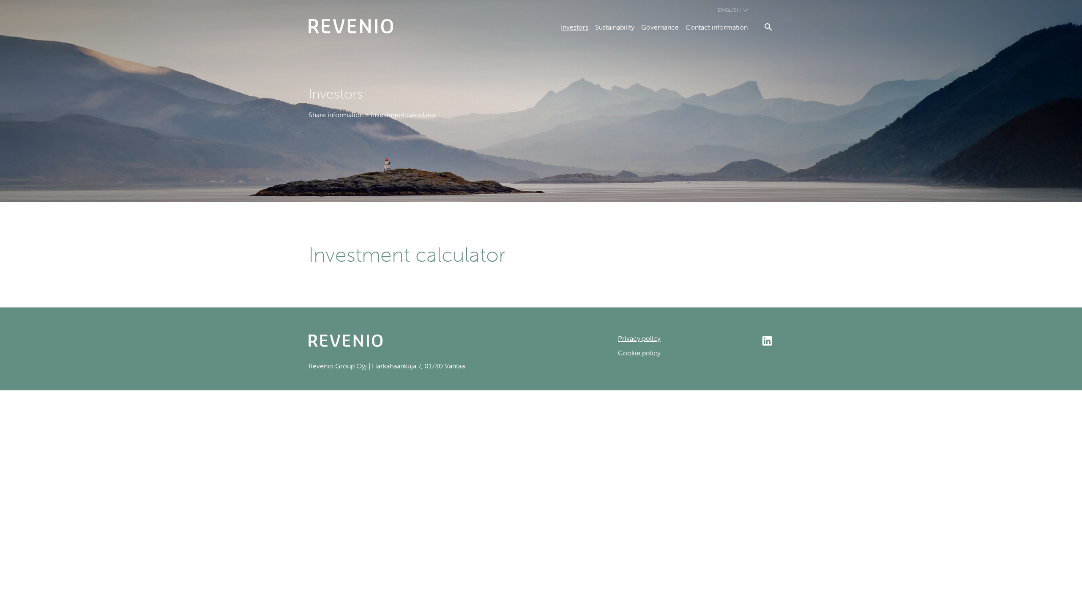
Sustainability (614, 27)
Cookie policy (639, 353)
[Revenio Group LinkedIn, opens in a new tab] (717, 342)
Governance (660, 27)
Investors (574, 27)
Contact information (717, 27)
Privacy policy (639, 339)
